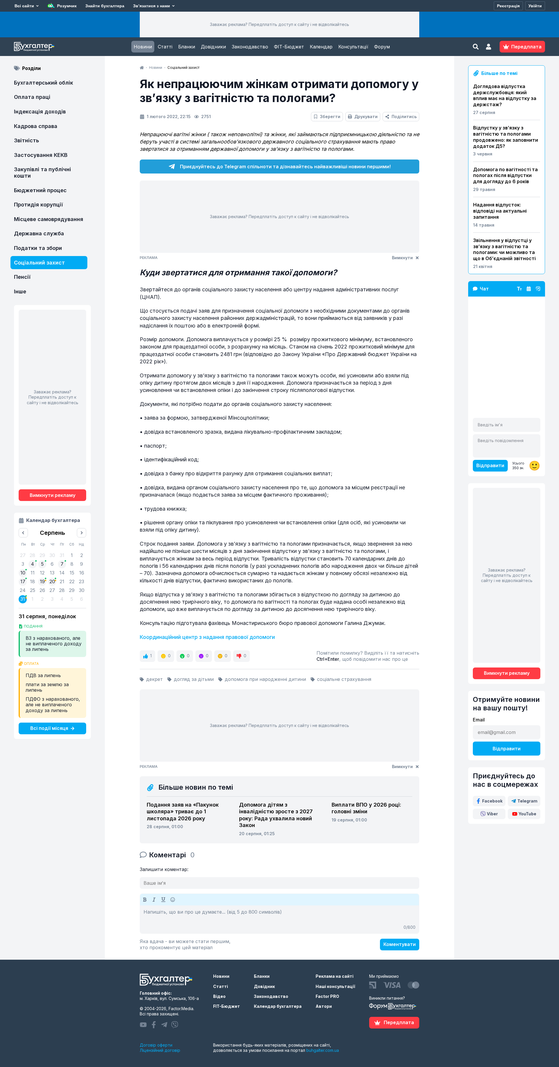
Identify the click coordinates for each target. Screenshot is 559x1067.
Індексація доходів (40, 111)
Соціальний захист (39, 263)
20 (52, 581)
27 (52, 590)
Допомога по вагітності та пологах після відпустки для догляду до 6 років (505, 176)
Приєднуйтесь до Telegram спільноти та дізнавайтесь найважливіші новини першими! (285, 166)
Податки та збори (38, 248)
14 (62, 573)
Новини (143, 47)
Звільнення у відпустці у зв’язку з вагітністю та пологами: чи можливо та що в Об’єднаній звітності (504, 249)
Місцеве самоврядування (48, 219)
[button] (488, 46)
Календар (321, 47)
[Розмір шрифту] (519, 288)
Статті (165, 47)
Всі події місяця (49, 728)
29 (72, 590)
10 (22, 573)
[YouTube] (143, 1024)
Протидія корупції (38, 205)
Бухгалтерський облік (43, 83)
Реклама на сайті (334, 976)
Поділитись (404, 116)
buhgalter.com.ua (322, 1050)
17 (22, 581)
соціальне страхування (344, 679)
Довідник (264, 986)
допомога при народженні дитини (265, 679)
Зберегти (330, 116)
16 (81, 573)
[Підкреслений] (163, 899)
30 (81, 590)
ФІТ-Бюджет (289, 47)
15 (72, 573)
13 (52, 573)
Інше (20, 291)
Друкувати (366, 116)
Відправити (490, 465)
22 (72, 581)
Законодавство (250, 47)
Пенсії (22, 277)
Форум (382, 47)
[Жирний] (144, 899)
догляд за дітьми (194, 679)
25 (32, 590)
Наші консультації (335, 986)
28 (62, 590)
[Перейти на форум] (528, 288)
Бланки (186, 47)
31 (22, 599)
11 (33, 573)
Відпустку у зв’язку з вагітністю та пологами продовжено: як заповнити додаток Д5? (505, 137)
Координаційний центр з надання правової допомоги (207, 637)
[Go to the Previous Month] (23, 532)
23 (81, 581)
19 (42, 581)
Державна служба (39, 233)
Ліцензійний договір (160, 1050)
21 (62, 581)
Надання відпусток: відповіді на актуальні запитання (500, 211)
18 (32, 581)
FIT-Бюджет (226, 1006)
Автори (324, 1006)
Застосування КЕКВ (41, 155)
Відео (219, 996)
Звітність (26, 140)
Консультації (353, 47)
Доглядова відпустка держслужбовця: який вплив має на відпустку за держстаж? (504, 95)
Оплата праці (32, 97)
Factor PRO (327, 996)
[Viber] (174, 1024)
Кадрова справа (35, 126)
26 (42, 590)
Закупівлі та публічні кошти (42, 172)
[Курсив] (154, 899)
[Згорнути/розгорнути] (538, 288)
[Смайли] (172, 899)
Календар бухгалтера (278, 1006)
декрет (154, 679)
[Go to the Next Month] (81, 532)
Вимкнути (402, 257)
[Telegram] (164, 1024)
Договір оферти (156, 1045)
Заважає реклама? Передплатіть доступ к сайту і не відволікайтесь (279, 24)
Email (479, 720)
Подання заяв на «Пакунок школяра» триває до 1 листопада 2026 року (183, 811)
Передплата (399, 1022)
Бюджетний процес (40, 190)
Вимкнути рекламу (52, 495)
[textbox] (279, 919)
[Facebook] (153, 1024)
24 (23, 590)
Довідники (213, 47)
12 (42, 573)
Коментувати (399, 944)
